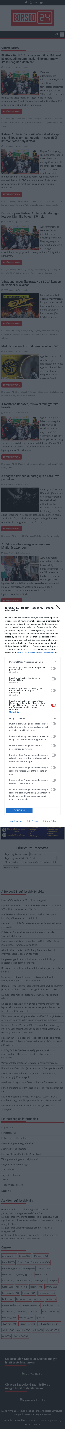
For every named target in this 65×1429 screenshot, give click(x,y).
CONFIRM (19, 810)
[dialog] (32, 714)
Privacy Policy (49, 821)
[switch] (53, 668)
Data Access (32, 821)
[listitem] (32, 661)
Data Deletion (15, 821)
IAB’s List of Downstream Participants (36, 652)
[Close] (59, 608)
